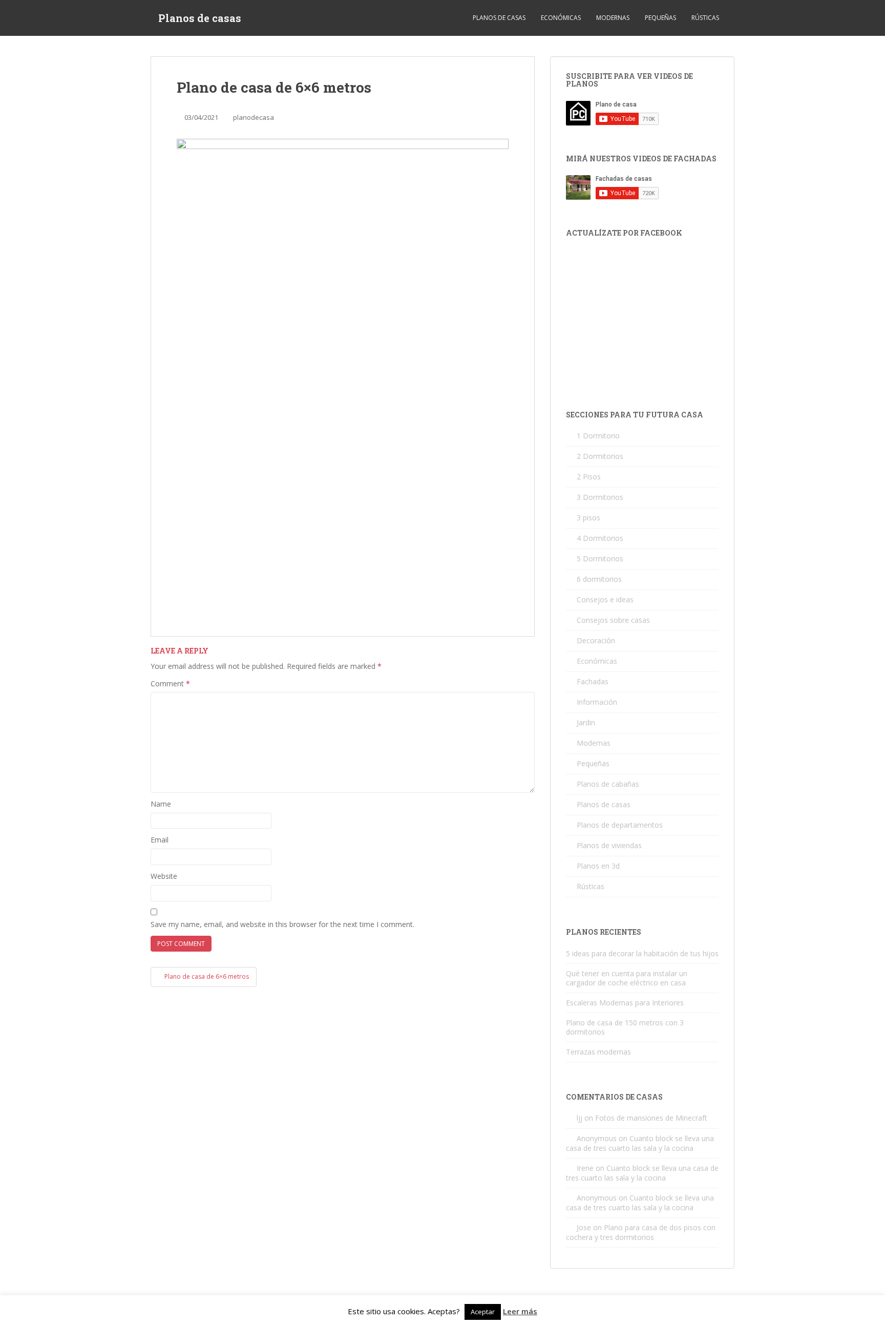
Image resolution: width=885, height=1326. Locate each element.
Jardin (586, 722)
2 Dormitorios (600, 456)
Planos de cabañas (608, 784)
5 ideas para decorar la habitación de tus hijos (642, 953)
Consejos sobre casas (613, 620)
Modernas (612, 17)
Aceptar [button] (483, 1311)
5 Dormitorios (600, 558)
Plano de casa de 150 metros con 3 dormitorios (625, 1027)
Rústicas (705, 17)
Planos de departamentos (620, 825)
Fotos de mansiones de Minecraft (651, 1118)
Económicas (561, 17)
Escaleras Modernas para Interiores (625, 1002)
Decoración (596, 640)
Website (164, 876)
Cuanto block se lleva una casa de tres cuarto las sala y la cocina (640, 1143)
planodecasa (253, 117)
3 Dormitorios (600, 497)
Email (159, 840)
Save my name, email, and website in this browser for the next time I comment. (282, 924)
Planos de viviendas (609, 845)
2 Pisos (589, 476)
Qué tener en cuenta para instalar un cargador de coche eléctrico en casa (626, 978)
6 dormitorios (599, 579)
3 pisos (588, 517)
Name (161, 804)
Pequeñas (660, 17)
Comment (170, 683)
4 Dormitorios (600, 538)
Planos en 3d (598, 866)
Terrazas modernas (598, 1052)
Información (597, 702)
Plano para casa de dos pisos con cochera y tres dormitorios (640, 1232)
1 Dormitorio (598, 435)
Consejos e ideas (605, 599)
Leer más (520, 1311)
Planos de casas (199, 18)
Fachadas (592, 681)
